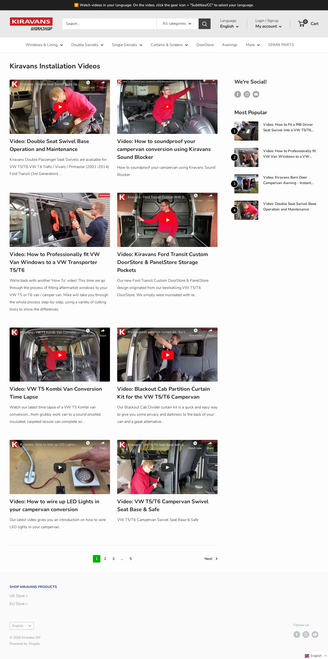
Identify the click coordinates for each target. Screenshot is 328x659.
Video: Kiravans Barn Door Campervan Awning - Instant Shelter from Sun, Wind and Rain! (287, 180)
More (250, 45)
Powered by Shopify (25, 643)
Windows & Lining (42, 45)
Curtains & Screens (167, 45)
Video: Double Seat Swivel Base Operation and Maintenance (289, 206)
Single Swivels (124, 45)
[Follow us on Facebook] (237, 94)
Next (208, 558)
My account (266, 26)
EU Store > (19, 603)
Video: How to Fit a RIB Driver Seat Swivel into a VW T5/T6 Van (288, 127)
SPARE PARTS (281, 45)
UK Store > (19, 596)
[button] (316, 656)
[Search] (205, 23)
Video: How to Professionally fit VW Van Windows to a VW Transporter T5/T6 (55, 262)
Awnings (229, 45)
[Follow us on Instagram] (246, 94)
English (17, 625)
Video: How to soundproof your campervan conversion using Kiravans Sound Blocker (164, 149)
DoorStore (205, 45)
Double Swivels (84, 45)
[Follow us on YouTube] (256, 94)
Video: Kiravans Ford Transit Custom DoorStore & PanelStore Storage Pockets (162, 262)
